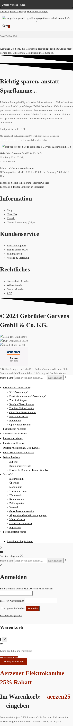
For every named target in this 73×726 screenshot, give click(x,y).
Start (2, 36)
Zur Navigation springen (13, 11)
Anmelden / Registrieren (20, 541)
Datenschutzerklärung (10, 140)
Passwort (12, 600)
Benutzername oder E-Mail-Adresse (26, 588)
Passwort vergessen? (11, 615)
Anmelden (32, 608)
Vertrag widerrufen (14, 661)
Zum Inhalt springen (37, 11)
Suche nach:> (7, 377)
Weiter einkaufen (9, 657)
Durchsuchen (55, 377)
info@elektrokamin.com (21, 168)
